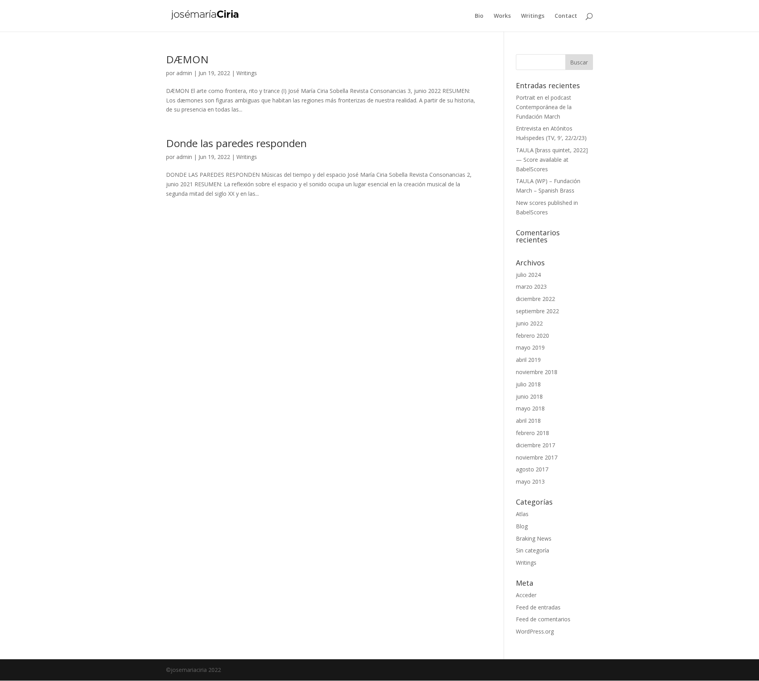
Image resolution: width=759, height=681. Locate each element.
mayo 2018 (530, 408)
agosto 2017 (532, 469)
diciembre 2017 (535, 445)
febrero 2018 (532, 433)
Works (502, 16)
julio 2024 (528, 274)
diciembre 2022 (535, 299)
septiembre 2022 (537, 311)
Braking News (533, 538)
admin (184, 73)
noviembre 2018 (536, 372)
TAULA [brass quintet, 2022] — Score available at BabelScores (552, 159)
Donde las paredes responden (236, 143)
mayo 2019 (530, 347)
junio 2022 (529, 323)
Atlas (522, 514)
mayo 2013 (530, 481)
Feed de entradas (538, 607)
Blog (522, 526)
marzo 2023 (531, 286)
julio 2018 (528, 384)
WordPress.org (535, 631)
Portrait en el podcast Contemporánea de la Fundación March (544, 107)
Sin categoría (532, 550)
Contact (566, 16)
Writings (532, 16)
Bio (479, 16)
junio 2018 (529, 396)
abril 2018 (528, 420)
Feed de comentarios (543, 619)
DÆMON (187, 59)
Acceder (526, 595)
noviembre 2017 (536, 457)
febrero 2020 (532, 335)
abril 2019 (528, 359)
